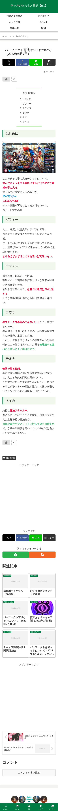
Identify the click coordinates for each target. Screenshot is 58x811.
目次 (24, 92)
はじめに (27, 99)
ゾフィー (27, 103)
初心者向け (10, 458)
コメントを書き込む (29, 772)
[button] (49, 62)
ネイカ (26, 121)
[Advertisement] (29, 496)
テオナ (26, 117)
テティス (27, 108)
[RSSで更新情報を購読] (42, 555)
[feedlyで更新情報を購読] (15, 555)
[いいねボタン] (6, 79)
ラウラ (26, 112)
